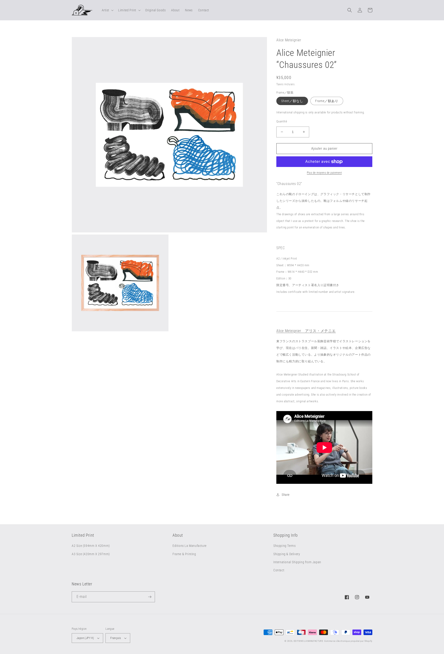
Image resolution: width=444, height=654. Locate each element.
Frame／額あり (326, 101)
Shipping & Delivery (286, 554)
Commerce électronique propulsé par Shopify (348, 641)
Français (115, 638)
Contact (278, 570)
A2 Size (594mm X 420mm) (91, 546)
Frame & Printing (184, 554)
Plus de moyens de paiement (324, 172)
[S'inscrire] (150, 596)
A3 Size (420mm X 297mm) (91, 554)
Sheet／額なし (292, 101)
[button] (107, 10)
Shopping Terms (284, 546)
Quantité (281, 121)
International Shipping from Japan (297, 562)
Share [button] (286, 495)
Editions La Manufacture (190, 546)
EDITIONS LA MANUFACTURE (308, 641)
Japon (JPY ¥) (85, 638)
